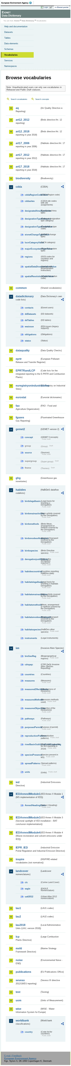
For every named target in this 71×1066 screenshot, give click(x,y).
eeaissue (29, 326)
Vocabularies (11, 55)
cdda (19, 186)
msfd (19, 948)
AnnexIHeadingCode (32, 805)
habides (21, 489)
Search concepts (42, 99)
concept (29, 437)
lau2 (18, 916)
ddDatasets (30, 314)
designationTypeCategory (32, 219)
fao (18, 405)
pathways (29, 718)
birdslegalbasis (32, 501)
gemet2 (20, 429)
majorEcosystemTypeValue (32, 249)
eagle (27, 888)
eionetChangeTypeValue (32, 234)
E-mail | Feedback (13, 1055)
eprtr (19, 358)
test (18, 992)
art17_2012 (22, 154)
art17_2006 (22, 143)
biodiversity (23, 178)
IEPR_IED (22, 847)
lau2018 (20, 925)
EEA (17, 2)
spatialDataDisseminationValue (32, 266)
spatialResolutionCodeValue (32, 276)
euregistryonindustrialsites (28, 385)
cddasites (30, 201)
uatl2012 (29, 896)
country (29, 1032)
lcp (17, 936)
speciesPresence (32, 755)
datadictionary (25, 296)
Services (8, 60)
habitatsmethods (32, 605)
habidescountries (32, 571)
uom (18, 1000)
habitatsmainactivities (32, 594)
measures (30, 680)
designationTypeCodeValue (32, 226)
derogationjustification (32, 559)
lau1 (18, 908)
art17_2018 (22, 166)
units (27, 772)
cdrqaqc (29, 664)
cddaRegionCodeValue (32, 195)
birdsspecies (31, 550)
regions (29, 256)
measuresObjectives (32, 708)
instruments (31, 638)
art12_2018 (22, 131)
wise (18, 1008)
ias (17, 648)
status (28, 340)
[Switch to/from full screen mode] (51, 7)
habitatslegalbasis (32, 582)
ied (17, 782)
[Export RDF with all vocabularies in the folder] (62, 187)
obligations (30, 334)
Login (46, 7)
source (28, 452)
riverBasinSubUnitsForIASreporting (32, 744)
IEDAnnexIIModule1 (28, 794)
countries (29, 674)
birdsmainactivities (32, 513)
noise (19, 960)
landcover (22, 871)
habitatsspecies (32, 629)
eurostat (21, 397)
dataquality (23, 350)
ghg (18, 478)
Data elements (11, 43)
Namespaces (10, 66)
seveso (20, 980)
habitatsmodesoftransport (32, 617)
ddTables (29, 320)
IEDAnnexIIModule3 (28, 817)
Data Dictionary (28, 21)
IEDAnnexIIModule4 (28, 832)
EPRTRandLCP (25, 370)
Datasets (8, 32)
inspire (20, 859)
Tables (7, 38)
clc (26, 882)
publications (23, 971)
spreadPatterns (32, 763)
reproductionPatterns (32, 736)
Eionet (16, 21)
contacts (29, 307)
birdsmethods (32, 524)
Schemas (8, 49)
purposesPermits (32, 727)
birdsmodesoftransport (32, 538)
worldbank (22, 1020)
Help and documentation (15, 26)
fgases (20, 417)
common (21, 288)
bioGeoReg (30, 656)
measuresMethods (32, 699)
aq (17, 108)
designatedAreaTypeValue (32, 211)
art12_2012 (22, 119)
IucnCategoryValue (32, 242)
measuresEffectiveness (32, 689)
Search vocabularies (19, 99)
